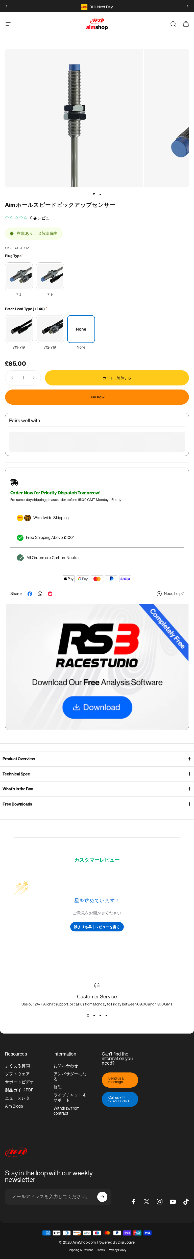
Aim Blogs (14, 1106)
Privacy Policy (117, 1250)
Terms (100, 1250)
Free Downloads (17, 804)
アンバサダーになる (70, 1076)
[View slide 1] (88, 1015)
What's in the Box (18, 789)
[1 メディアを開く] (74, 118)
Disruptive (126, 1242)
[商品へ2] (100, 194)
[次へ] (186, 6)
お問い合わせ (66, 1065)
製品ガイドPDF (19, 1090)
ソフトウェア (17, 1073)
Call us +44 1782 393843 (118, 1099)
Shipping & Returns (80, 1250)
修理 (58, 1087)
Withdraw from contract (67, 1111)
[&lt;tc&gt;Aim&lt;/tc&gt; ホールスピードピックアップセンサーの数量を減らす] (11, 378)
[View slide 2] (94, 1015)
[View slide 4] (106, 1015)
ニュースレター (19, 1098)
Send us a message (116, 1080)
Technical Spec (16, 774)
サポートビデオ (19, 1082)
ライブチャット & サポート (70, 1098)
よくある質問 (17, 1065)
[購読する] (102, 1197)
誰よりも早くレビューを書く (97, 926)
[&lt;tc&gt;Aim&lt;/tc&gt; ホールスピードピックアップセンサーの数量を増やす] (35, 378)
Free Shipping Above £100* (50, 537)
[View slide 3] (100, 1015)
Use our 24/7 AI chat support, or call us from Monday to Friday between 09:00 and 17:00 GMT (97, 1004)
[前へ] (7, 6)
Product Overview (19, 759)
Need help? (174, 593)
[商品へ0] (94, 194)
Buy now (97, 397)
